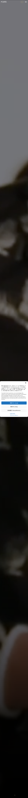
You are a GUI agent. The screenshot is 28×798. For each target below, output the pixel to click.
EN (21, 1)
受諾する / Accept (14, 403)
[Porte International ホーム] (4, 2)
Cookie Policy (12, 413)
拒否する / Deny (14, 406)
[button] (26, 383)
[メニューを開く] (26, 2)
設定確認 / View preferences (14, 410)
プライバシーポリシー (14, 415)
